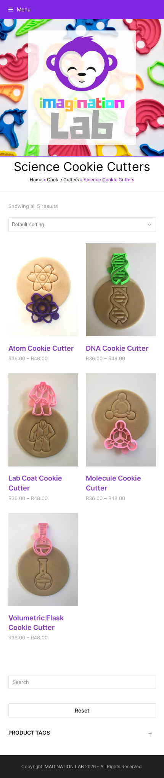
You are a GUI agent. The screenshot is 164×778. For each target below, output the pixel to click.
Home (36, 179)
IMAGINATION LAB (63, 766)
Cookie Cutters (63, 179)
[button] (19, 9)
